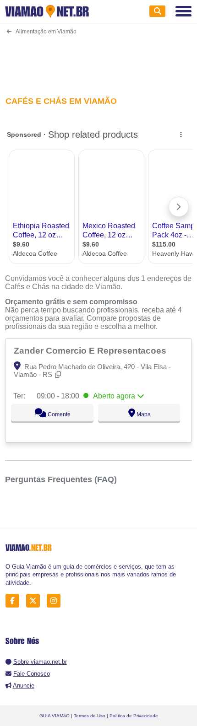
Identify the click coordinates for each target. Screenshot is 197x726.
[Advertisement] (98, 60)
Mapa (143, 414)
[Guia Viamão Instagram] (56, 600)
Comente (58, 414)
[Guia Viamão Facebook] (14, 600)
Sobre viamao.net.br (40, 661)
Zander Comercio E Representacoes (91, 350)
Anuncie (23, 685)
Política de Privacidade (133, 715)
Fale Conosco (31, 673)
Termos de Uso (89, 715)
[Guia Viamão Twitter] (35, 600)
